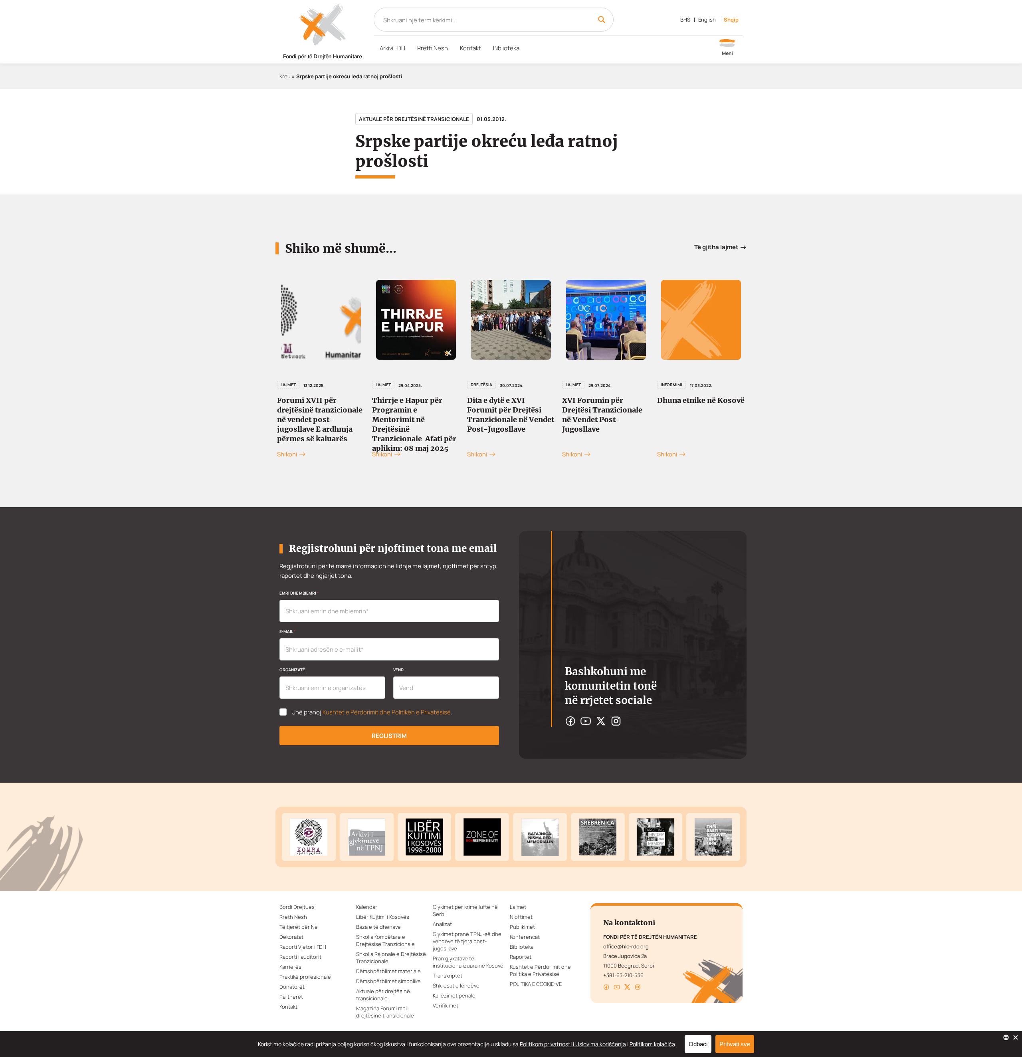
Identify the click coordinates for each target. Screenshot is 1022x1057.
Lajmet (288, 384)
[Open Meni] (727, 48)
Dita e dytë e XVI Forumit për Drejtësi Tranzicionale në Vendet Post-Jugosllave (510, 415)
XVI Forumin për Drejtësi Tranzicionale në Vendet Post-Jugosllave (602, 415)
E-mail (287, 631)
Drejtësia (481, 384)
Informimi (671, 384)
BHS (685, 19)
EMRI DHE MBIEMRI (299, 593)
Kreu (285, 76)
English (707, 19)
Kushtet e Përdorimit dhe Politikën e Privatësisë (387, 712)
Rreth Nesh (432, 48)
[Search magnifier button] (601, 19)
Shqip (731, 19)
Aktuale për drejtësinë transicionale (414, 119)
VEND (398, 669)
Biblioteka (506, 48)
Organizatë (292, 669)
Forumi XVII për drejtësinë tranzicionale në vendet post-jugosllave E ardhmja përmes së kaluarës (319, 419)
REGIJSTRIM (389, 736)
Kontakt (470, 48)
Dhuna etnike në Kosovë (701, 400)
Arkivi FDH (392, 48)
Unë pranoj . (371, 712)
